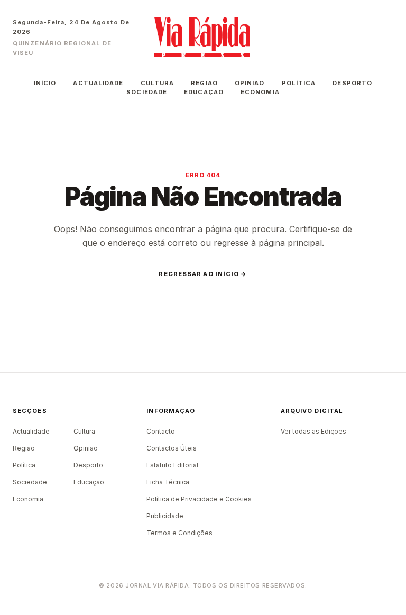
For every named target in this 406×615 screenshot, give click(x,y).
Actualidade (98, 83)
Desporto (352, 83)
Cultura (157, 83)
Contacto (160, 431)
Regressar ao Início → (203, 274)
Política (299, 83)
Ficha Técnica (167, 482)
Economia (260, 92)
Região (204, 83)
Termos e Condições (179, 533)
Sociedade (146, 92)
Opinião (250, 83)
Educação (204, 92)
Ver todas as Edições (313, 431)
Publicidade (164, 516)
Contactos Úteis (171, 448)
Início (45, 83)
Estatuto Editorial (172, 465)
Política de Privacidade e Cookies (199, 499)
